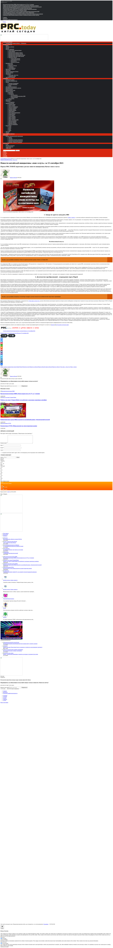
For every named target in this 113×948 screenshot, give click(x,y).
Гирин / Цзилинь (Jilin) (13, 119)
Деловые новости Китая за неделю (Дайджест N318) (15, 10)
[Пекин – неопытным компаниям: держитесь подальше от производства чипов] (8, 653)
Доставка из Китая (10, 46)
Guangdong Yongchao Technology (15, 139)
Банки (7, 45)
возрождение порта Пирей (14, 366)
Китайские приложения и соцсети (13, 88)
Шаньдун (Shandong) (13, 124)
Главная (5, 17)
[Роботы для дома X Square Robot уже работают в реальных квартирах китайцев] (8, 397)
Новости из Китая (34, 366)
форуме (53, 324)
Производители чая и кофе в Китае (16, 56)
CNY (8, 491)
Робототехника (14, 97)
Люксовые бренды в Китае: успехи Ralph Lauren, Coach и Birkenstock (18, 12)
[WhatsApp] (56, 345)
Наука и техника (9, 91)
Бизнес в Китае (7, 44)
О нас (7, 144)
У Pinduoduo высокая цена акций (10, 553)
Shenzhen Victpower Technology (15, 142)
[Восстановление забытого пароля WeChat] (5, 537)
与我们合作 (8, 148)
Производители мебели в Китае (15, 52)
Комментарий (4, 443)
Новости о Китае (56, 366)
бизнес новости (4, 366)
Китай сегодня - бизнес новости (10, 580)
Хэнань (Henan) (11, 113)
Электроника (11, 98)
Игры (9, 129)
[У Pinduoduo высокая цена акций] (6, 552)
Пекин (9, 85)
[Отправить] (56, 364)
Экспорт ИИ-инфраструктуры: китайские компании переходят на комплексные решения (23, 13)
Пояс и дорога (73, 366)
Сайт (2, 450)
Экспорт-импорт (9, 72)
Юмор (9, 130)
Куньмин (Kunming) (12, 84)
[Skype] (56, 356)
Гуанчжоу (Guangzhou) (13, 83)
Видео (9, 128)
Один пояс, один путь (13, 75)
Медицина (10, 92)
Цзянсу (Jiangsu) (12, 117)
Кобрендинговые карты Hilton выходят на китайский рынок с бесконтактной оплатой (22, 6)
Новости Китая (7, 42)
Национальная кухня (10, 90)
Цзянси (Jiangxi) (11, 118)
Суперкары (10, 66)
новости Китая (48, 366)
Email (2, 447)
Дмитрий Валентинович (8, 598)
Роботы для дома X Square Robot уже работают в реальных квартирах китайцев (21, 5)
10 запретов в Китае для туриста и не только (13, 549)
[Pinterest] (56, 343)
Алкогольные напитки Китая (14, 50)
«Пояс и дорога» (71, 217)
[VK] (56, 352)
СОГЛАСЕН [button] (52, 924)
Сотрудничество (9, 146)
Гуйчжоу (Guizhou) (12, 108)
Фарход (4, 617)
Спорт (9, 126)
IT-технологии (14, 95)
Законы (7, 48)
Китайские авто (9, 63)
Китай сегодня (26, 366)
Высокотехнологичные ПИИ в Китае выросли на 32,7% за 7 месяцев (18, 4)
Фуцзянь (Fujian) (12, 109)
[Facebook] (56, 339)
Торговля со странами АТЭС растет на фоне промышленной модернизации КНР (21, 11)
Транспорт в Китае (12, 57)
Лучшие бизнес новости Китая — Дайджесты (16, 43)
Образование (9, 99)
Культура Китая (9, 89)
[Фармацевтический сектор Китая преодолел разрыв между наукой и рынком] (11, 642)
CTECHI (10, 138)
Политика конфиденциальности (10, 19)
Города (7, 82)
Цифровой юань (12, 76)
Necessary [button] (3, 937)
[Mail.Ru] (56, 360)
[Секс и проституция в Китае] (10, 541)
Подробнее (45, 924)
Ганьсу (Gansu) (11, 105)
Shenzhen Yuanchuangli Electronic (15, 140)
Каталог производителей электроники (14, 136)
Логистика (8, 70)
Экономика (8, 73)
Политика (8, 100)
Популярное (6, 533)
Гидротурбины (11, 51)
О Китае (5, 78)
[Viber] (56, 354)
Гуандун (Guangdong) (13, 106)
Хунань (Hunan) (11, 116)
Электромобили (11, 68)
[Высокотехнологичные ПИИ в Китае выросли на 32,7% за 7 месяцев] (8, 391)
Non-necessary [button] (4, 942)
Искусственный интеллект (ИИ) (18, 96)
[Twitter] (56, 341)
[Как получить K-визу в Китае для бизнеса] (13, 649)
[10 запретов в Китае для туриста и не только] (6, 548)
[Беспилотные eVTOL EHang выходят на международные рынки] (6, 423)
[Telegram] (56, 358)
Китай (21, 366)
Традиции (8, 131)
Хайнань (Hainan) (12, 110)
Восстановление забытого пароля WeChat (12, 539)
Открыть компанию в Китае (12, 71)
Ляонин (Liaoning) (12, 120)
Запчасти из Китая (15, 62)
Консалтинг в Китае (10, 69)
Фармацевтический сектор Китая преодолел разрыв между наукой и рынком (20, 643)
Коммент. (5, 535)
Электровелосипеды (15, 59)
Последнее (5, 534)
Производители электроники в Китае (16, 55)
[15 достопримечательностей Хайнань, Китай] (11, 545)
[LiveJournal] (56, 362)
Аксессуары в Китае (15, 58)
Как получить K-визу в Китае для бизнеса (12, 650)
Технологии (11, 93)
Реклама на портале (10, 145)
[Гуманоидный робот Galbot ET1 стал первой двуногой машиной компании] (6, 570)
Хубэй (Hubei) (11, 115)
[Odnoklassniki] (56, 347)
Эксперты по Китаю (10, 77)
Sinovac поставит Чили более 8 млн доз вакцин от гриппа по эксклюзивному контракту (22, 647)
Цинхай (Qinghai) (12, 122)
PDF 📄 (12, 335)
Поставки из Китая (8, 133)
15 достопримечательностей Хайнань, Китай (13, 546)
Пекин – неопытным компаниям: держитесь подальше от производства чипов (20, 654)
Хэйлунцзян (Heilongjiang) (14, 112)
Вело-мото (10, 64)
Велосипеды (14, 60)
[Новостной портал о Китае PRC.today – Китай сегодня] (19, 33)
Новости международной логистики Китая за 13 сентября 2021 (15, 333)
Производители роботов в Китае (15, 53)
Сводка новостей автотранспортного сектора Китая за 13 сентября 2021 (19, 330)
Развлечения (8, 125)
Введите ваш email (5, 386)
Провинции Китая (10, 103)
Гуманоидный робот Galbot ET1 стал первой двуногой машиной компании (20, 9)
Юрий (4, 608)
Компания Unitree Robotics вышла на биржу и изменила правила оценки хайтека (21, 15)
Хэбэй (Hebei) (11, 111)
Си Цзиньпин (11, 102)
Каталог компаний (10, 49)
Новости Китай (41, 366)
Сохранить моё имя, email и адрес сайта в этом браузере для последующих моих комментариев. (23, 452)
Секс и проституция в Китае (9, 542)
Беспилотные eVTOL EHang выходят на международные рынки (17, 8)
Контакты (5, 18)
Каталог (5, 135)
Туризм (7, 132)
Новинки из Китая (12, 65)
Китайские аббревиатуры (11, 80)
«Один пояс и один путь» (34, 300)
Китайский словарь (10, 79)
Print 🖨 (4, 335)
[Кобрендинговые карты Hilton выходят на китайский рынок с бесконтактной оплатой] (13, 417)
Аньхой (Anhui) (11, 104)
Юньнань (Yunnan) (12, 123)
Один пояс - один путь (65, 366)
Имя (2, 445)
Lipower (10, 137)
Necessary (4, 938)
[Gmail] (56, 349)
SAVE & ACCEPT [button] (5, 946)
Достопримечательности (11, 86)
